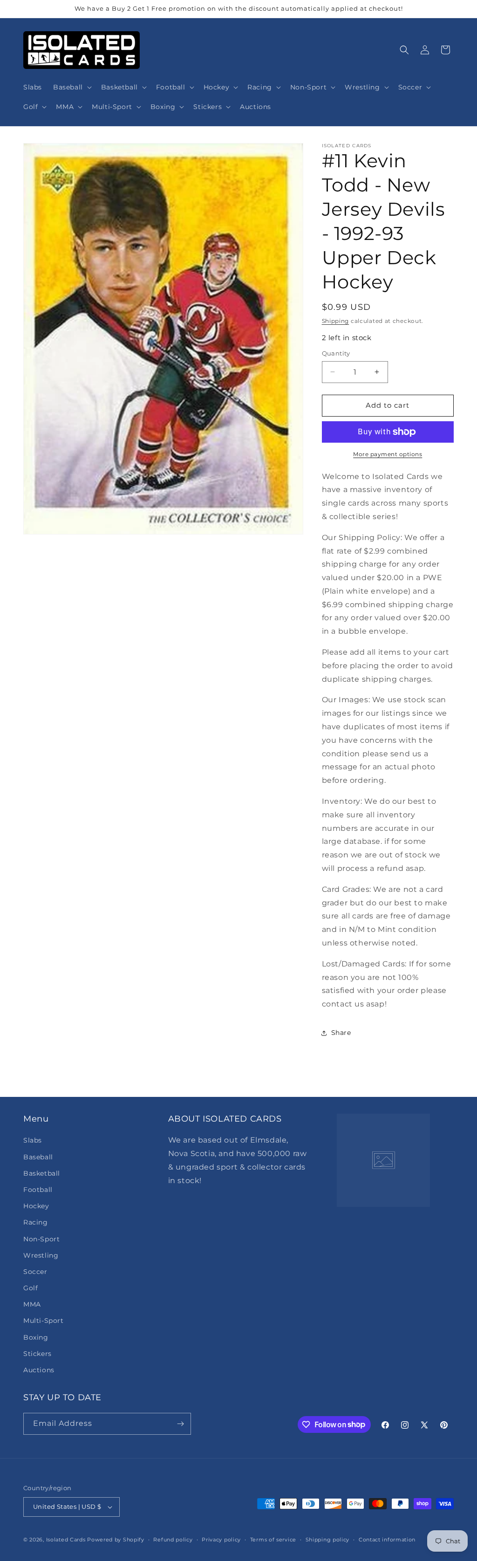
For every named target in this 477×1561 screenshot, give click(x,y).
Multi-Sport (43, 1320)
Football (38, 1189)
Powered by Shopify (115, 1539)
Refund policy (172, 1539)
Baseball (38, 1157)
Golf (30, 1288)
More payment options (387, 454)
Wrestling (40, 1255)
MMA (32, 1304)
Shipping (335, 320)
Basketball (41, 1173)
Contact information (387, 1539)
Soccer (35, 1271)
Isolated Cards (67, 1539)
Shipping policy (328, 1539)
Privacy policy (221, 1539)
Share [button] (341, 1032)
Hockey (36, 1206)
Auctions (39, 1370)
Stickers (37, 1353)
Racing (35, 1222)
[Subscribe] (180, 1424)
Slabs (32, 1140)
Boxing (35, 1337)
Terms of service (273, 1539)
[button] (71, 87)
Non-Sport (41, 1239)
